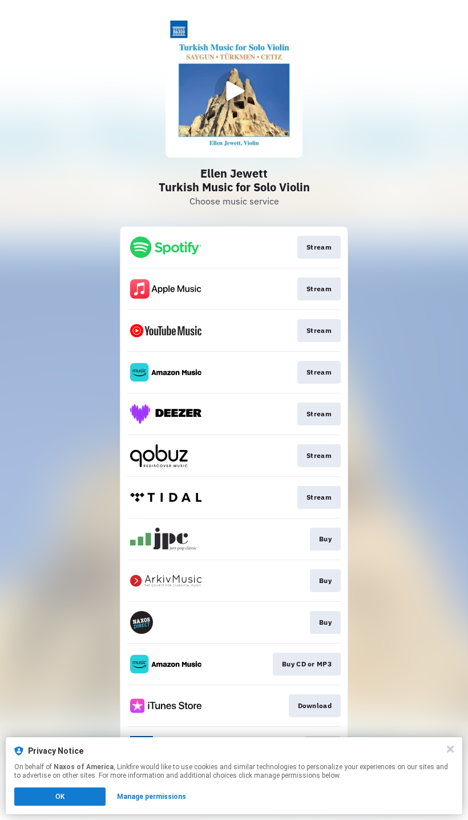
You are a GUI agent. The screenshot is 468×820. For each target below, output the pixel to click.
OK (59, 797)
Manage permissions (151, 797)
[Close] (450, 749)
